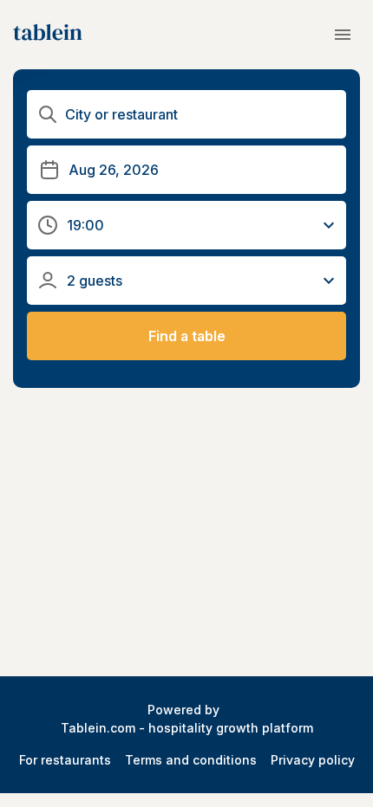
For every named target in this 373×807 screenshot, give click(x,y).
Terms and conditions (191, 759)
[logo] (47, 34)
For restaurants (65, 759)
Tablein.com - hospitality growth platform (187, 727)
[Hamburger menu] (342, 34)
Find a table (187, 336)
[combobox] (200, 115)
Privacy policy (313, 759)
